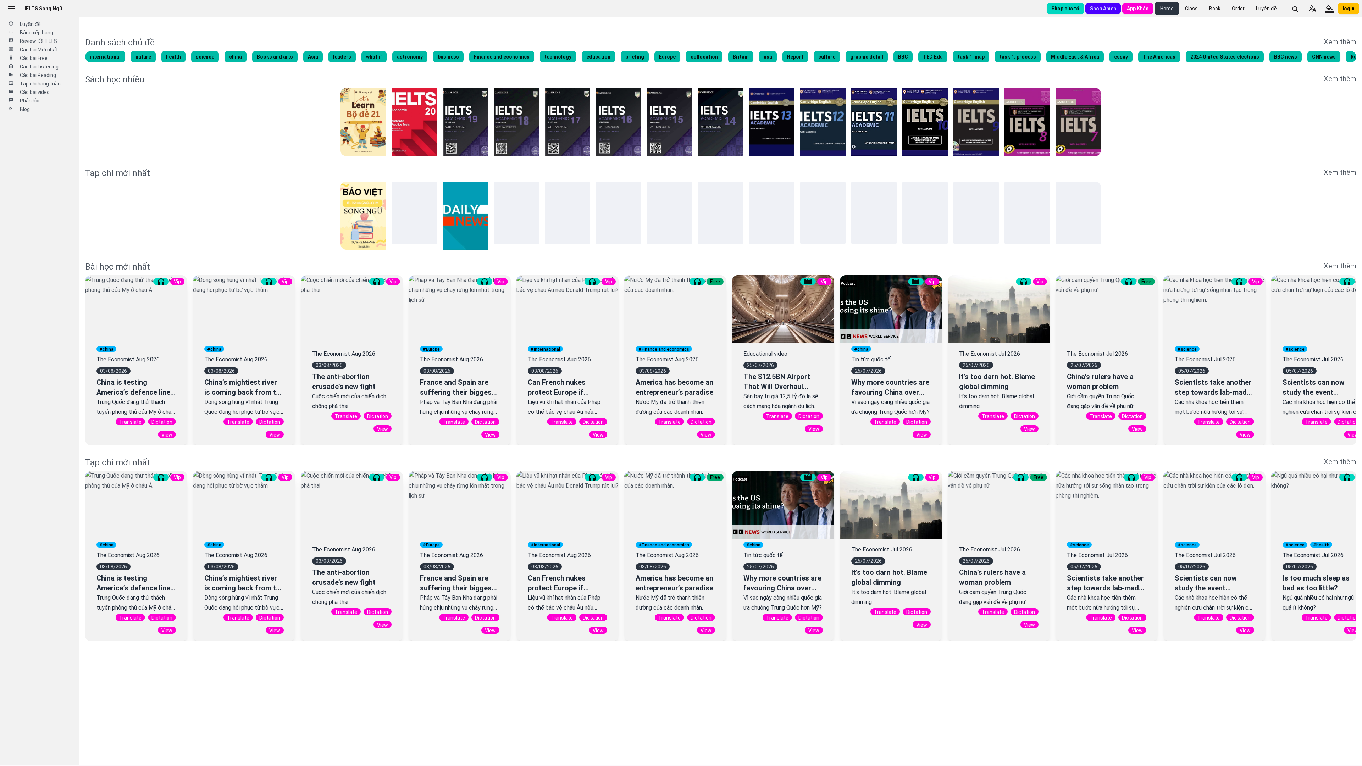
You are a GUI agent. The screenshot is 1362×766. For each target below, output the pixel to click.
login (1348, 8)
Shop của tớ (1065, 8)
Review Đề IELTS (38, 41)
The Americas (1159, 57)
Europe (667, 57)
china (235, 57)
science (205, 57)
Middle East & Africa (1075, 57)
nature (143, 57)
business (448, 57)
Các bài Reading (38, 75)
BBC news (1285, 57)
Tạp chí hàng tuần (40, 84)
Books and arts (275, 57)
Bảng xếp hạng (36, 32)
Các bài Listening (39, 67)
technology (557, 57)
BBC (903, 57)
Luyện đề (1266, 8)
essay (1121, 57)
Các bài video (35, 92)
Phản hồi (29, 101)
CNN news (1324, 57)
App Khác (1137, 8)
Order (1238, 8)
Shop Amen (1103, 8)
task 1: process (1018, 57)
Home (1167, 8)
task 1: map (971, 57)
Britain (741, 57)
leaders (342, 57)
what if (374, 57)
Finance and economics (502, 57)
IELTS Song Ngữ (43, 8)
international (105, 57)
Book (1214, 8)
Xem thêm (1340, 42)
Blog (25, 109)
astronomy (410, 57)
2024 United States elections (1224, 57)
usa (768, 57)
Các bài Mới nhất (39, 49)
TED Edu (933, 57)
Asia (313, 57)
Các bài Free (34, 58)
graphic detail (866, 57)
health (173, 57)
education (598, 57)
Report (795, 57)
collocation (704, 57)
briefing (634, 57)
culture (826, 57)
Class (1191, 8)
